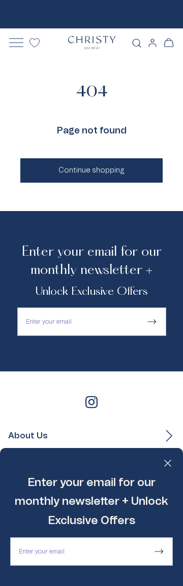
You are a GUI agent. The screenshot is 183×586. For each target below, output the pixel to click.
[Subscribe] (158, 551)
